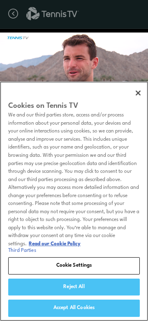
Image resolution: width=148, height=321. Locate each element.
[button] (50, 74)
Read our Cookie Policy (55, 244)
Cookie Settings (74, 265)
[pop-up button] (119, 40)
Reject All (73, 286)
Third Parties (22, 250)
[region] (74, 201)
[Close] (138, 93)
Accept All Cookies (74, 307)
